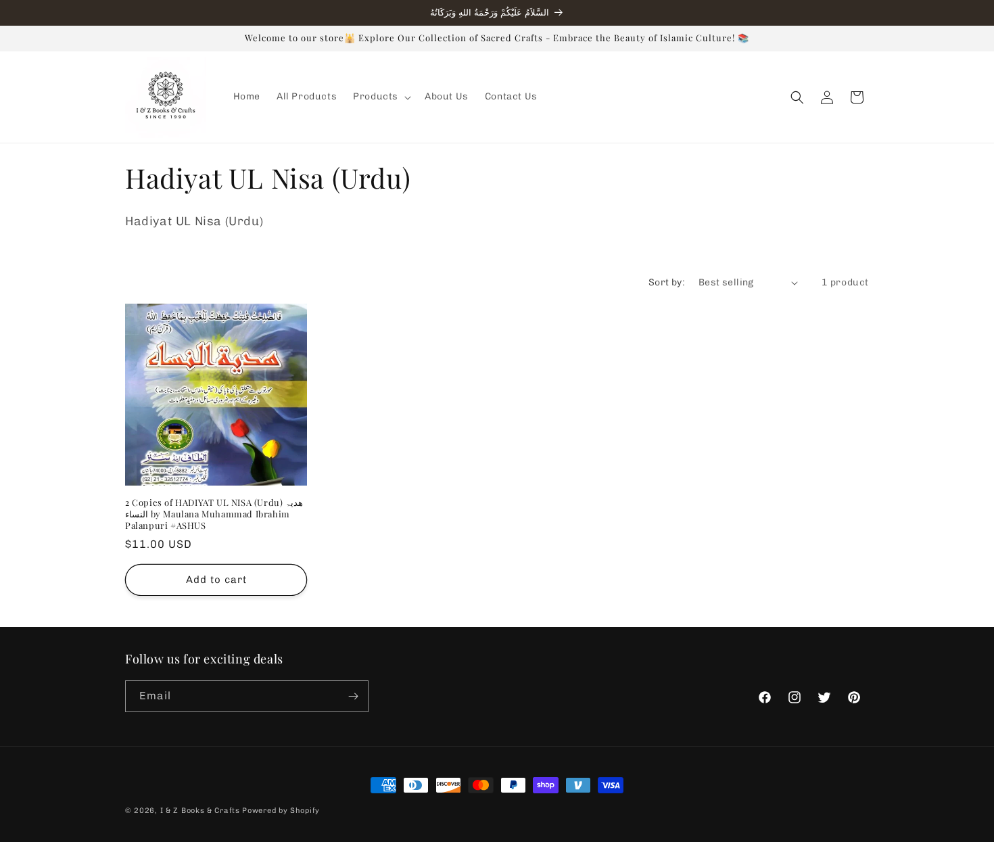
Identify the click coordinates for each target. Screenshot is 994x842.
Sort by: (666, 282)
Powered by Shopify (281, 810)
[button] (381, 97)
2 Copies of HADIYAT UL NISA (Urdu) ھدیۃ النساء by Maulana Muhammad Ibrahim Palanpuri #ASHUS (214, 514)
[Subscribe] (353, 696)
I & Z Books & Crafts (200, 810)
